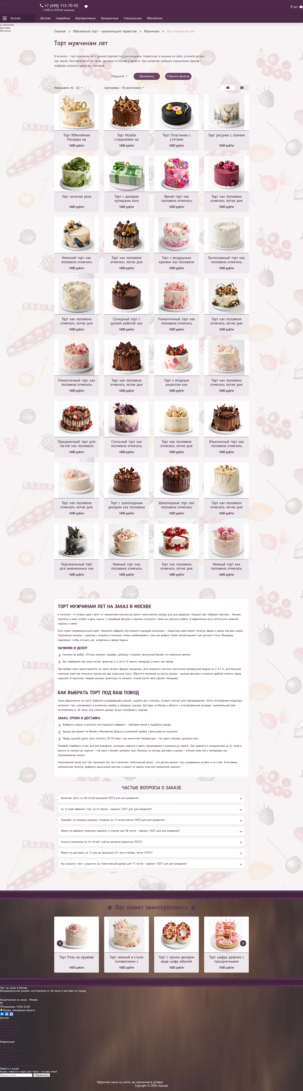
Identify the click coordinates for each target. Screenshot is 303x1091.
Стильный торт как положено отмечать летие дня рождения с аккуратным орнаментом (126, 444)
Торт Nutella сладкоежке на (127, 137)
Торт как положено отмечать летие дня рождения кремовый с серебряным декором (77, 321)
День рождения (9, 1033)
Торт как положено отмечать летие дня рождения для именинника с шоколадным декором (126, 383)
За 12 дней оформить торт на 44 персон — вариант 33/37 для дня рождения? (106, 809)
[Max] (11, 1015)
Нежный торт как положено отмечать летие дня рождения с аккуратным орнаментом (126, 566)
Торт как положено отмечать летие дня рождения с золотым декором (176, 444)
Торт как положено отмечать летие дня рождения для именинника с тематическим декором (126, 260)
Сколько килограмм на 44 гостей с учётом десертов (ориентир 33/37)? (101, 842)
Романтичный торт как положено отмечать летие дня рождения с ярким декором (176, 321)
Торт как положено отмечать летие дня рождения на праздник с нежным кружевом (76, 505)
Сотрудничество (9, 1056)
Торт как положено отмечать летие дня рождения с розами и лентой (176, 566)
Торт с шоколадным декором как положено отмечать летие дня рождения (126, 505)
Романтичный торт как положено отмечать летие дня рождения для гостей (76, 383)
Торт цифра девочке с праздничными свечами (226, 959)
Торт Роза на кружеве (76, 957)
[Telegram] (7, 1015)
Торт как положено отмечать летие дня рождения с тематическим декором (226, 321)
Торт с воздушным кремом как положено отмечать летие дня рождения (176, 260)
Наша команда (8, 1059)
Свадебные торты (10, 1024)
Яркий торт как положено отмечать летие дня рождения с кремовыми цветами (176, 199)
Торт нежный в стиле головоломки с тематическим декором (126, 959)
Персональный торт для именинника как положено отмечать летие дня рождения (77, 566)
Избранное (6, 1062)
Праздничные (8, 1030)
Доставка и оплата (11, 1050)
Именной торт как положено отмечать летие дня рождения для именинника (76, 260)
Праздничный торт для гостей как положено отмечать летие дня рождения (76, 444)
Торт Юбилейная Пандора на (76, 137)
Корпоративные (9, 1027)
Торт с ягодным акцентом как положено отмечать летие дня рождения (176, 383)
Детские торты (8, 1021)
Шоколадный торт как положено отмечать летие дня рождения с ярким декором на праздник (176, 505)
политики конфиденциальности (185, 1082)
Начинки (5, 1039)
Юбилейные (6, 1036)
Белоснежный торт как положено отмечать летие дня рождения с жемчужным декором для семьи (226, 260)
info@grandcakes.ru (14, 1003)
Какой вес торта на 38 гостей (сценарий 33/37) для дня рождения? (100, 798)
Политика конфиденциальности (18, 1065)
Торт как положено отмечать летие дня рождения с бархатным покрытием (226, 199)
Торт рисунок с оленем (226, 135)
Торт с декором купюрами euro (126, 199)
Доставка (5, 28)
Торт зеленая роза (76, 197)
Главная (4, 1045)
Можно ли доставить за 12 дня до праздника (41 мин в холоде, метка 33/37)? (106, 852)
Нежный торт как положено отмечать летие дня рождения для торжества (226, 566)
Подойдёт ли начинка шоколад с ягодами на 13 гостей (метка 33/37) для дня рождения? (113, 820)
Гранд (4, 4)
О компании (7, 25)
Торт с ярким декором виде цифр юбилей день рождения (176, 959)
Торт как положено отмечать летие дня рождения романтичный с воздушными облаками (226, 383)
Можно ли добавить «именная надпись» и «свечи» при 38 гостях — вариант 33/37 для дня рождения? (120, 831)
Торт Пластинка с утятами (177, 137)
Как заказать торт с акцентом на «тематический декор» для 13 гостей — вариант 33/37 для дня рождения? (124, 863)
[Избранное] (86, 7)
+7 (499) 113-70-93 (11, 994)
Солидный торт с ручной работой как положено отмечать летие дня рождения (126, 321)
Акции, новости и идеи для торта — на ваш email (28, 1071)
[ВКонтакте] (2, 1015)
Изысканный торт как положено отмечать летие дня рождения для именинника (226, 444)
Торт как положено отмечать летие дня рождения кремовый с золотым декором (226, 505)
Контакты (5, 31)
